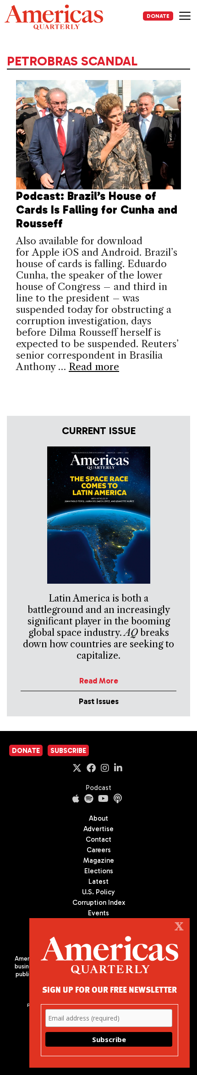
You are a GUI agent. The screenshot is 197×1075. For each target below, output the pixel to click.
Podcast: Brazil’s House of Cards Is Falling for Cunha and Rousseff (96, 210)
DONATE (158, 16)
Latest (98, 881)
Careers (99, 850)
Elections (98, 871)
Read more (94, 366)
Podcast (98, 788)
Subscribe (68, 751)
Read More (98, 680)
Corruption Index (98, 902)
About (98, 818)
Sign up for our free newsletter (109, 989)
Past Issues (99, 701)
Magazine (98, 860)
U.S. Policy (98, 892)
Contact (98, 839)
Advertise (98, 829)
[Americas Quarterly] (54, 17)
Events (98, 913)
